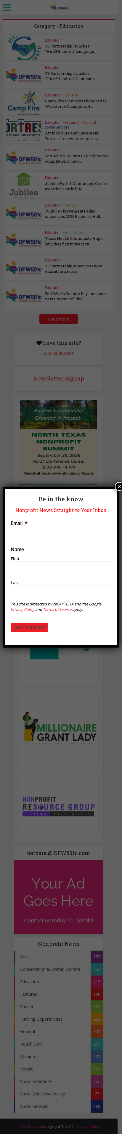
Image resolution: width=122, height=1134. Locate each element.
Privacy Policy (22, 609)
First (15, 558)
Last (15, 582)
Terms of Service (57, 609)
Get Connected (29, 627)
